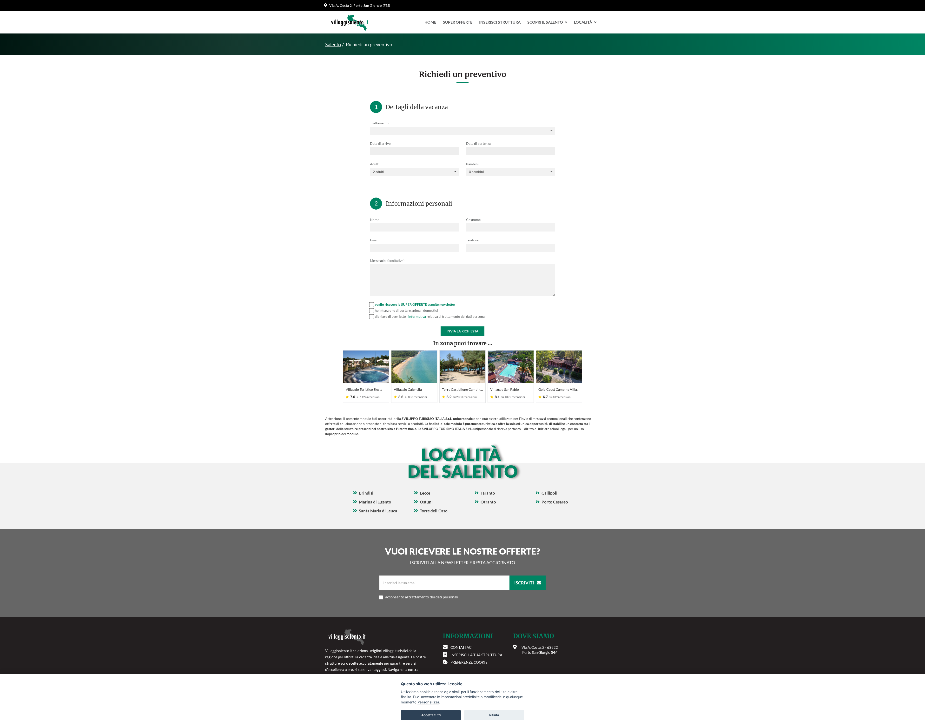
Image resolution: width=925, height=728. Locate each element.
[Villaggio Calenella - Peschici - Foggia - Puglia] (414, 367)
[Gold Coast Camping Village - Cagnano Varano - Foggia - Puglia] (559, 367)
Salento (333, 44)
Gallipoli (549, 493)
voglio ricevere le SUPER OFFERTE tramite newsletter (415, 304)
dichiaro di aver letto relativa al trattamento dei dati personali (431, 316)
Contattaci (461, 647)
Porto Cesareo (555, 501)
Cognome (473, 220)
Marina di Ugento (375, 501)
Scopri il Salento (545, 22)
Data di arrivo (380, 143)
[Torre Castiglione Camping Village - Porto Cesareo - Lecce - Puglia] (462, 367)
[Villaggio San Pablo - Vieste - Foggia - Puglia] (511, 367)
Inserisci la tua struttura (476, 655)
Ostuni (426, 501)
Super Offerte (457, 22)
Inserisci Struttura (500, 22)
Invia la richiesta (462, 331)
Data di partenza (478, 143)
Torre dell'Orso (434, 510)
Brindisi (366, 493)
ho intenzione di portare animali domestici (406, 310)
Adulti (374, 164)
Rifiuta (494, 715)
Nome (374, 220)
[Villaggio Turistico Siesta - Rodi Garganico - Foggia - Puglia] (366, 367)
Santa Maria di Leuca (378, 510)
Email (374, 240)
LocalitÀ (583, 22)
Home (430, 22)
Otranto (488, 501)
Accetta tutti (431, 715)
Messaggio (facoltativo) (387, 260)
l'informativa (416, 316)
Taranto (488, 493)
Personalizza (428, 702)
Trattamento (379, 123)
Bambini (472, 164)
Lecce (425, 493)
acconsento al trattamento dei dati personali (421, 597)
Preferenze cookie (469, 662)
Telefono (472, 240)
